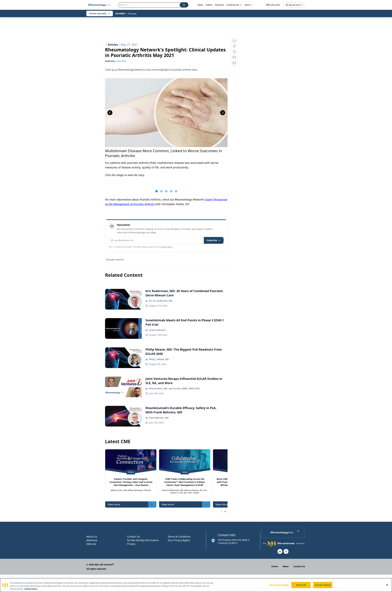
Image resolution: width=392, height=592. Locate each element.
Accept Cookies (322, 584)
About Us (91, 536)
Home (274, 566)
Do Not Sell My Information (143, 540)
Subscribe (212, 240)
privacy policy (166, 247)
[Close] (387, 584)
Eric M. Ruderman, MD (160, 300)
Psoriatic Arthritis (115, 259)
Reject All (301, 584)
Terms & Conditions (179, 536)
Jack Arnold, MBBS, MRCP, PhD (184, 388)
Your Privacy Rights (179, 540)
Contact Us (133, 536)
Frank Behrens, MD (159, 417)
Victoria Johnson (157, 330)
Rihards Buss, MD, (158, 388)
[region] (196, 585)
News (200, 4)
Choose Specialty (97, 13)
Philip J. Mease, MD (159, 359)
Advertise (91, 540)
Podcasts (219, 4)
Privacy (131, 544)
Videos (209, 4)
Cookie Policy (30, 588)
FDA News (132, 13)
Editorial (91, 544)
